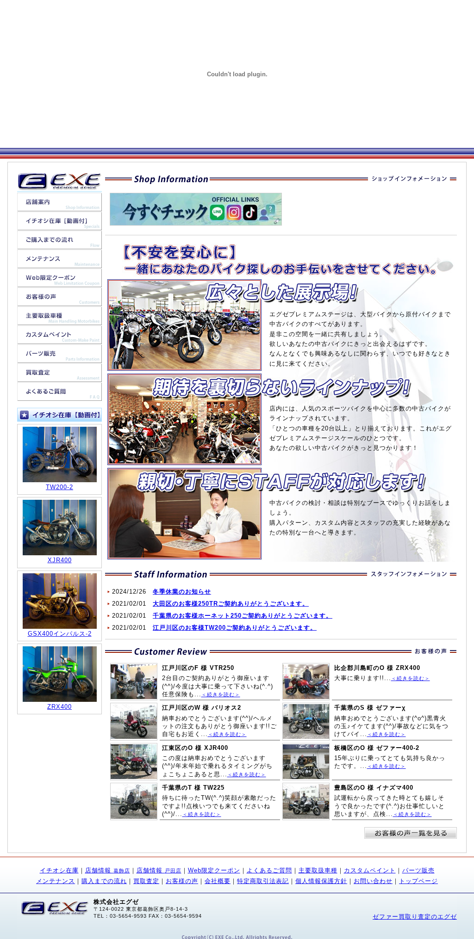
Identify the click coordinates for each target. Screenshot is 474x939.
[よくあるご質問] (59, 396)
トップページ (418, 881)
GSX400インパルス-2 (60, 633)
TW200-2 (59, 487)
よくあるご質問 (269, 870)
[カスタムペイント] (59, 339)
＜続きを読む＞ (220, 694)
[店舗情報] (59, 206)
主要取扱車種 (318, 870)
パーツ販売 (418, 870)
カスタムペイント (370, 870)
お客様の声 (182, 881)
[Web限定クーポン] (59, 282)
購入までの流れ (104, 881)
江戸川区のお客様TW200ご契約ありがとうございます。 (235, 627)
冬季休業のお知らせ (182, 591)
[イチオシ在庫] (59, 225)
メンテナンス (55, 881)
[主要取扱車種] (59, 320)
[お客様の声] (59, 301)
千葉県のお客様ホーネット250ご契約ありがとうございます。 (242, 615)
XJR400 (60, 560)
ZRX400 (59, 706)
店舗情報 (107, 870)
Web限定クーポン (214, 870)
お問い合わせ (373, 881)
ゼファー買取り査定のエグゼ (415, 916)
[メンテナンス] (59, 263)
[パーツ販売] (59, 358)
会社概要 (218, 881)
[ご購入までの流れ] (59, 244)
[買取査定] (59, 377)
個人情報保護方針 (321, 881)
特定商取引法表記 (263, 881)
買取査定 (146, 881)
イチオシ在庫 (59, 870)
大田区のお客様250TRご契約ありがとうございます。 (231, 603)
